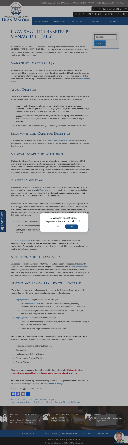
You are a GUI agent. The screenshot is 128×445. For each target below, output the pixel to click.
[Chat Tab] (64, 222)
